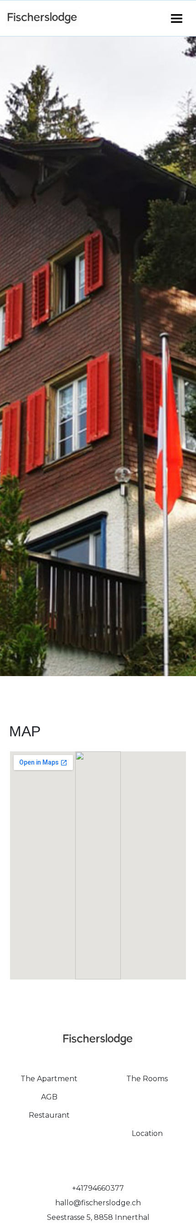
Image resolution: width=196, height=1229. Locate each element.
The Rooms (147, 1078)
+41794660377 (98, 1188)
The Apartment (49, 1078)
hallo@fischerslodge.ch (98, 1202)
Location (147, 1133)
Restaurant (49, 1115)
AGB (49, 1097)
